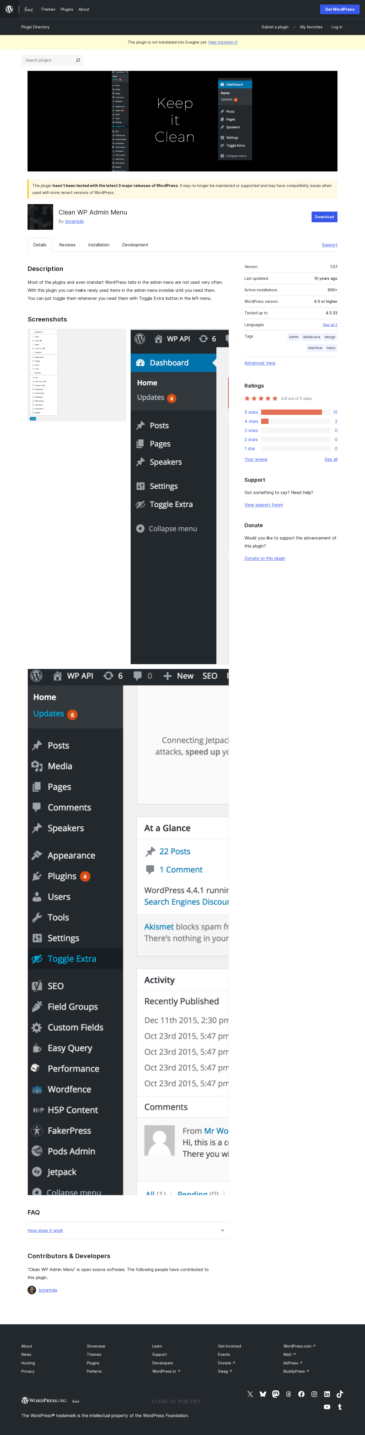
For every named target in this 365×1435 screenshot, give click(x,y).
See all (331, 459)
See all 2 (330, 325)
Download (324, 217)
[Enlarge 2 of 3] (221, 336)
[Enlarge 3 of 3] (221, 676)
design (329, 337)
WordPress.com (300, 1346)
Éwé (75, 1401)
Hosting (28, 1363)
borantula (74, 221)
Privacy (27, 1371)
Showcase (96, 1346)
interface (315, 348)
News (26, 1354)
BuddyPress (296, 1371)
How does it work (45, 1230)
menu (331, 348)
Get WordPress (340, 9)
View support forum (263, 504)
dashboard (311, 337)
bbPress (293, 1363)
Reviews (67, 244)
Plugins (93, 1363)
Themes (94, 1354)
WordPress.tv (166, 1371)
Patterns (94, 1371)
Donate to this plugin (264, 558)
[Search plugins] (78, 60)
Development (135, 244)
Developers (162, 1363)
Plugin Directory (35, 27)
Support (329, 244)
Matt (290, 1354)
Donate (227, 1363)
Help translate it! (223, 42)
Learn (157, 1346)
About (26, 1346)
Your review (255, 459)
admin (293, 337)
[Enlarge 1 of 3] (119, 336)
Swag (225, 1371)
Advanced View (259, 363)
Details (39, 244)
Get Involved (229, 1346)
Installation (99, 244)
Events (224, 1354)
